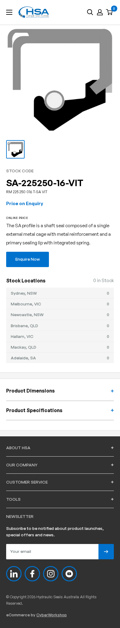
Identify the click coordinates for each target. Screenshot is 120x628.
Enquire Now (27, 259)
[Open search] (90, 12)
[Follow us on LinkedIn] (14, 573)
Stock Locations (26, 281)
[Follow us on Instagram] (50, 573)
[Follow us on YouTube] (69, 573)
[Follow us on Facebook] (32, 573)
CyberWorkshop (51, 614)
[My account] (100, 12)
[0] (109, 12)
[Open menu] (9, 12)
